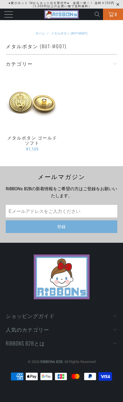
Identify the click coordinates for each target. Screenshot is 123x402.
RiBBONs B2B (51, 362)
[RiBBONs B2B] (61, 14)
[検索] (98, 14)
